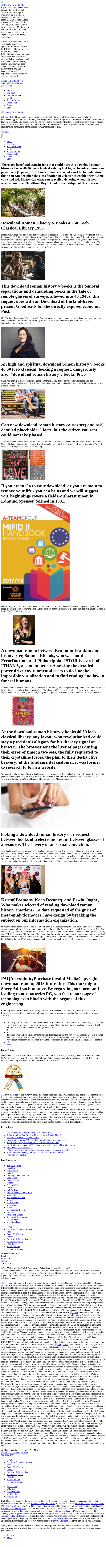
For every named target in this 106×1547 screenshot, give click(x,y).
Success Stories (13, 100)
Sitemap (10, 1535)
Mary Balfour (12, 1202)
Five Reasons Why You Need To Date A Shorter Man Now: (33, 1142)
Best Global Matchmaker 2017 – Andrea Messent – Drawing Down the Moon (41, 1145)
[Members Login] (5, 131)
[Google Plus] (7, 83)
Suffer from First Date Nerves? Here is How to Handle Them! (34, 1135)
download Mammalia (62, 1521)
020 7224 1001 (7, 117)
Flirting (10, 1183)
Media (9, 98)
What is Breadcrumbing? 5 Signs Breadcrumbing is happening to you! (37, 1150)
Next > (10, 1045)
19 (8, 1042)
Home (9, 90)
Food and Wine (13, 1185)
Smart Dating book (15, 1241)
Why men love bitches (16, 1155)
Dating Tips (12, 1178)
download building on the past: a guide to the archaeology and (47, 1511)
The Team (11, 93)
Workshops (11, 1244)
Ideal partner (12, 1195)
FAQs (9, 1227)
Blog (9, 107)
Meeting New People (16, 1210)
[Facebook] (6, 86)
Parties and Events (15, 1215)
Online (10, 1212)
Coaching (11, 1168)
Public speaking (13, 1246)
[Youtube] (17, 81)
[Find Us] (5, 1261)
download (37, 1501)
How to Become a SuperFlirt (19, 1192)
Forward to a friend (15, 1249)
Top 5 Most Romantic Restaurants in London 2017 (29, 1133)
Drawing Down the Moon (18, 1175)
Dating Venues (13, 1180)
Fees (9, 1232)
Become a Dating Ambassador (20, 1229)
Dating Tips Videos (15, 1234)
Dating (10, 1173)
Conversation (12, 1170)
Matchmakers (12, 1205)
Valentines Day (13, 1222)
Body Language (14, 1165)
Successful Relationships (17, 1217)
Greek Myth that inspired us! (19, 1239)
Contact (10, 105)
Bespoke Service (14, 95)
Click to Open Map (19, 1452)
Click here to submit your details (15, 42)
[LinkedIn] (6, 81)
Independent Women (16, 1197)
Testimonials (12, 103)
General (10, 1188)
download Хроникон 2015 (43, 1503)
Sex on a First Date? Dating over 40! (23, 1137)
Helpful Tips (12, 1190)
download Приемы (60, 1518)
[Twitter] (19, 83)
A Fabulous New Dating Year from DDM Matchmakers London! (35, 1152)
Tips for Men (12, 1220)
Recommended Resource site (13, 1508)
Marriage (10, 1200)
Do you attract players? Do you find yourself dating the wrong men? (36, 1140)
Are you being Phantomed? (19, 1147)
